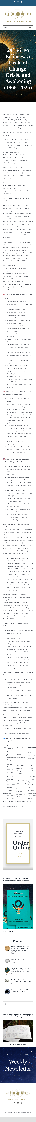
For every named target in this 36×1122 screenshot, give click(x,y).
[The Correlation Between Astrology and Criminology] (7, 980)
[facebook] (14, 1103)
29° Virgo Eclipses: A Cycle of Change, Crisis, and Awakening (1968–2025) (21, 969)
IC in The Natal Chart (19, 960)
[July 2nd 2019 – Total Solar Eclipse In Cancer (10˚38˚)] (7, 990)
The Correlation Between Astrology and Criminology (21, 980)
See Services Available (18, 1044)
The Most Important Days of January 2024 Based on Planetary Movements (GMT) (21, 949)
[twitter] (18, 1103)
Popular (18, 940)
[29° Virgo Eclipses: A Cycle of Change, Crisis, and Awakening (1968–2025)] (7, 969)
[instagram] (22, 1103)
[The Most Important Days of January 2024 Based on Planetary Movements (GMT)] (7, 947)
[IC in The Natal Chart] (7, 960)
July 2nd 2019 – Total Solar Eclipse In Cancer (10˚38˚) (21, 990)
